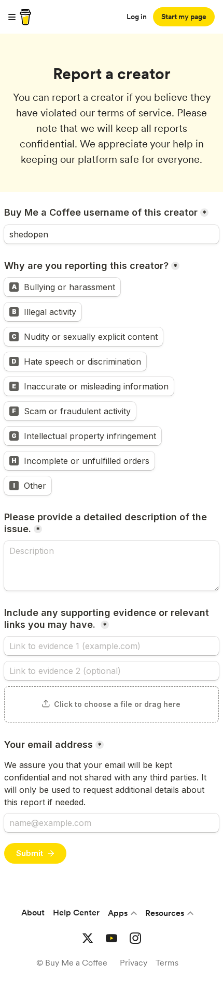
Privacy (133, 963)
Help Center (76, 912)
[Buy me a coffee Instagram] (135, 938)
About (33, 912)
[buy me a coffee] (24, 17)
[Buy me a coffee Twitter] (87, 938)
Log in (137, 16)
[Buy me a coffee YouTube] (111, 938)
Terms (167, 963)
